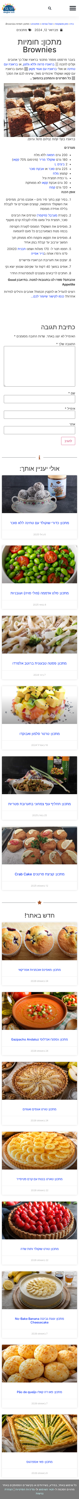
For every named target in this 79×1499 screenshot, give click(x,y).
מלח (56, 173)
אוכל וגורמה (47, 23)
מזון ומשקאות (61, 23)
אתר (72, 424)
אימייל (70, 408)
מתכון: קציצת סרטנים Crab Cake (39, 874)
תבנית (22, 249)
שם (71, 393)
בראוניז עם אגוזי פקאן (43, 69)
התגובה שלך (65, 343)
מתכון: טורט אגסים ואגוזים (39, 1109)
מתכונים (35, 23)
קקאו (16, 159)
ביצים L (60, 164)
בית (72, 23)
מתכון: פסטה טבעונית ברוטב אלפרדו (39, 663)
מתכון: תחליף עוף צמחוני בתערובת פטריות (39, 804)
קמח (52, 187)
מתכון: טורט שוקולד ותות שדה (40, 1249)
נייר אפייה (37, 253)
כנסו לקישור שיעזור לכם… (47, 296)
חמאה (51, 155)
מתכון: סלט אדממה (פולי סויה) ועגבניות (40, 593)
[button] (72, 8)
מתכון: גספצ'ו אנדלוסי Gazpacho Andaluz (39, 1039)
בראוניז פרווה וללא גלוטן (38, 64)
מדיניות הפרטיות (25, 1489)
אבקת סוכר (36, 169)
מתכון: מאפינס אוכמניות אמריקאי (39, 970)
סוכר (52, 169)
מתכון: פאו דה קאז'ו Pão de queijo (39, 1392)
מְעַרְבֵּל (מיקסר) (47, 215)
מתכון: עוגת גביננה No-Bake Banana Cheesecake (39, 1320)
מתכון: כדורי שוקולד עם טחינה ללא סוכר (39, 523)
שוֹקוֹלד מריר (47, 159)
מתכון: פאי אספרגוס (39, 1462)
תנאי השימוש (46, 1489)
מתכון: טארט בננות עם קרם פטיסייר (39, 1179)
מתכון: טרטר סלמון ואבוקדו (40, 734)
